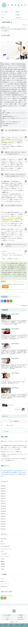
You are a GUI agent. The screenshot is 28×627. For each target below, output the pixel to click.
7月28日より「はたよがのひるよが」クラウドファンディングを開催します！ (14, 455)
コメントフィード (5, 583)
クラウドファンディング (6, 548)
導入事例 (3, 566)
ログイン (3, 578)
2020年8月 (3, 486)
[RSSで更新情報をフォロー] (5, 598)
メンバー (7, 617)
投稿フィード (4, 581)
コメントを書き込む (14, 421)
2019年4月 (3, 526)
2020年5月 (3, 493)
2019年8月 (3, 516)
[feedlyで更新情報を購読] (2, 598)
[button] (26, 431)
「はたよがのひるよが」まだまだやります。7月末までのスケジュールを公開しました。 (13, 459)
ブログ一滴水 (4, 553)
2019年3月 (3, 529)
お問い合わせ (21, 619)
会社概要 (21, 617)
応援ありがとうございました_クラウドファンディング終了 (13, 442)
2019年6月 (3, 521)
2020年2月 (3, 501)
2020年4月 (3, 496)
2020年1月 (3, 503)
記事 (7, 619)
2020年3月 (3, 498)
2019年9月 (3, 513)
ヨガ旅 (2, 559)
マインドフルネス (5, 556)
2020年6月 (3, 491)
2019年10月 (3, 511)
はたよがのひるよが (5, 546)
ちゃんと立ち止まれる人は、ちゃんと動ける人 (11, 470)
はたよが (18, 296)
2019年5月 (3, 524)
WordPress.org (4, 586)
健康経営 (3, 561)
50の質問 (5, 286)
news (2, 541)
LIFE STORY (4, 296)
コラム (2, 551)
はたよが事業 (7, 615)
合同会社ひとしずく (5, 27)
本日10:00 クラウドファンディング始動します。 (12, 451)
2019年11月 (3, 508)
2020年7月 (3, 488)
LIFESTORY (12, 296)
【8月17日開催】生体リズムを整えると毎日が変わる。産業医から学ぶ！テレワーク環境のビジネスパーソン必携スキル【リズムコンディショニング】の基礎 (14, 447)
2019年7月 (3, 518)
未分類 (2, 569)
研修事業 (21, 615)
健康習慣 (3, 564)
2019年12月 (3, 506)
